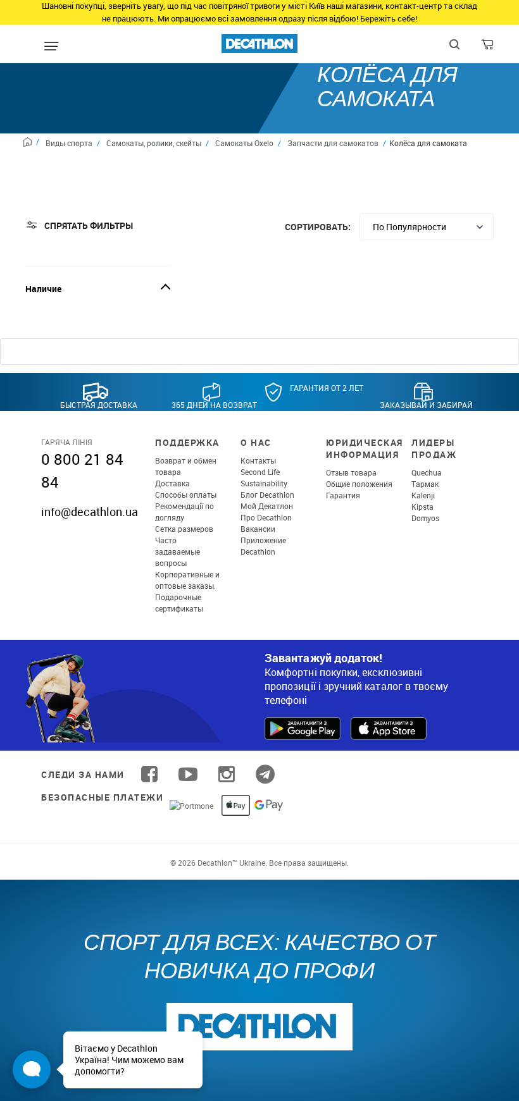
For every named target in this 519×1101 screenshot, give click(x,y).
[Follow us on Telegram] (265, 774)
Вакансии (258, 529)
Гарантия (343, 495)
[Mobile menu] (51, 47)
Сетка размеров (184, 529)
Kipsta (422, 506)
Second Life (260, 472)
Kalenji (423, 495)
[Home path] (31, 143)
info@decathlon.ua (89, 511)
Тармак (425, 484)
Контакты (258, 460)
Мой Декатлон (267, 506)
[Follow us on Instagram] (226, 774)
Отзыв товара (351, 472)
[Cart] (488, 47)
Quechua (426, 472)
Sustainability (264, 483)
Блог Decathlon (267, 494)
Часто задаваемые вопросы (177, 551)
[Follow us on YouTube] (187, 774)
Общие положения (359, 484)
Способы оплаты (185, 494)
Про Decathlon (266, 517)
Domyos (425, 518)
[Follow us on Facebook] (149, 774)
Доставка (172, 483)
